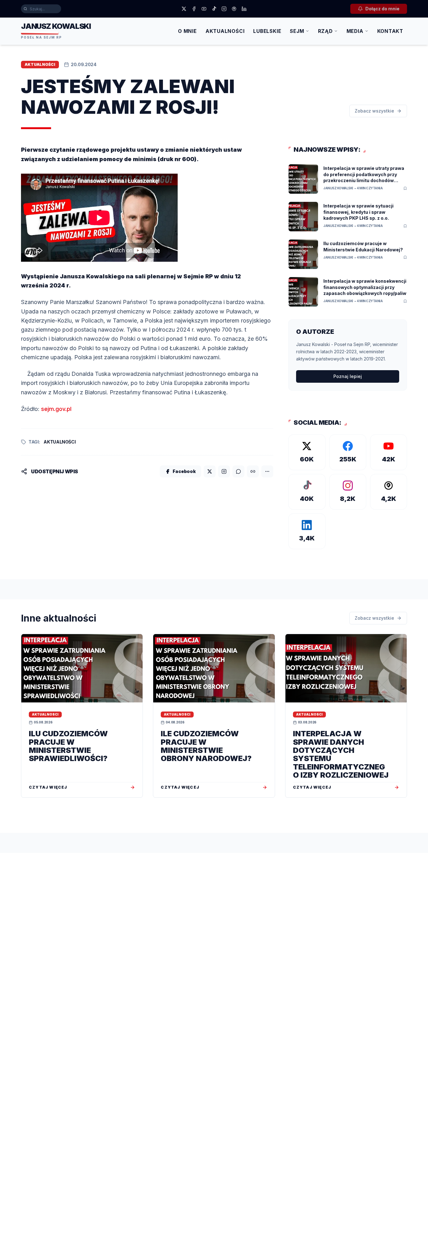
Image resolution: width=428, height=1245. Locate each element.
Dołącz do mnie (382, 8)
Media (355, 31)
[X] (183, 8)
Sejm (297, 31)
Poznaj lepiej (347, 376)
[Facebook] (193, 8)
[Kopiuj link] (253, 471)
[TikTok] (214, 8)
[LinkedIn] (244, 8)
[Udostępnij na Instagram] (224, 471)
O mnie (187, 31)
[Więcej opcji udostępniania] (267, 471)
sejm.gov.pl (56, 409)
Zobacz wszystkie (374, 110)
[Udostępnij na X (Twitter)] (210, 471)
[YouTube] (203, 8)
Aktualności (225, 31)
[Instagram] (224, 8)
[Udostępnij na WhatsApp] (238, 471)
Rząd (325, 31)
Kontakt (390, 31)
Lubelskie (267, 31)
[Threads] (234, 8)
